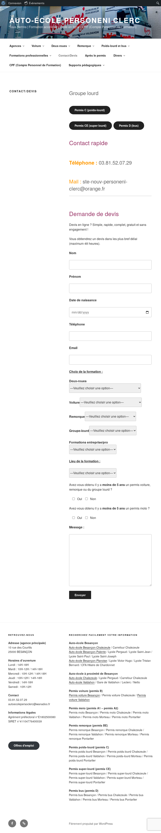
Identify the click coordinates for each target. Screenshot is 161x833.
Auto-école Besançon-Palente (87, 652)
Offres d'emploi (24, 745)
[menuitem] (3, 3)
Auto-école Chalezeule (83, 678)
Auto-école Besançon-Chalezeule (89, 647)
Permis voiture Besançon (84, 695)
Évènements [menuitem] (36, 3)
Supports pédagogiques (85, 65)
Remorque (84, 46)
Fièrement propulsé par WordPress (91, 824)
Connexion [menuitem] (14, 3)
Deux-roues (59, 46)
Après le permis (95, 55)
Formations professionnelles (28, 55)
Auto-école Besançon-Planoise (88, 661)
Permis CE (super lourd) (90, 125)
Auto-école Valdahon (82, 682)
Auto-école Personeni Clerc (74, 20)
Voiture (36, 46)
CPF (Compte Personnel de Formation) (35, 65)
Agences (15, 46)
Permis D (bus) (129, 125)
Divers (117, 55)
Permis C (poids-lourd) (90, 110)
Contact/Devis (68, 55)
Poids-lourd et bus (114, 46)
